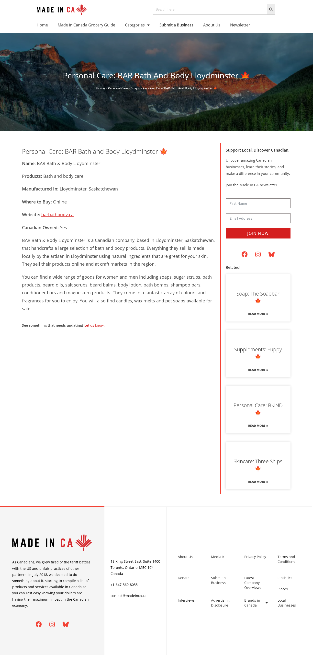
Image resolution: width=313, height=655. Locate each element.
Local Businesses (287, 602)
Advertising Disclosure (220, 602)
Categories (135, 25)
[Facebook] (244, 254)
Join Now (258, 233)
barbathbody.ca (57, 214)
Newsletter (240, 25)
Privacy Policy (255, 556)
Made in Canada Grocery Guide (86, 25)
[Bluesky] (271, 254)
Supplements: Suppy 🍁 (258, 353)
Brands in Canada (252, 602)
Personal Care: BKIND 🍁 (258, 409)
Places (283, 589)
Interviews (186, 600)
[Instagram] (258, 254)
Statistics (285, 577)
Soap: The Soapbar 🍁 (257, 297)
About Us (211, 25)
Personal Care (118, 88)
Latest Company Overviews (252, 582)
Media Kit (219, 556)
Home (42, 25)
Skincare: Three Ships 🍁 (258, 465)
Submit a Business (218, 580)
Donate (184, 577)
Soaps (135, 88)
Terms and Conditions (286, 559)
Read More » (258, 314)
